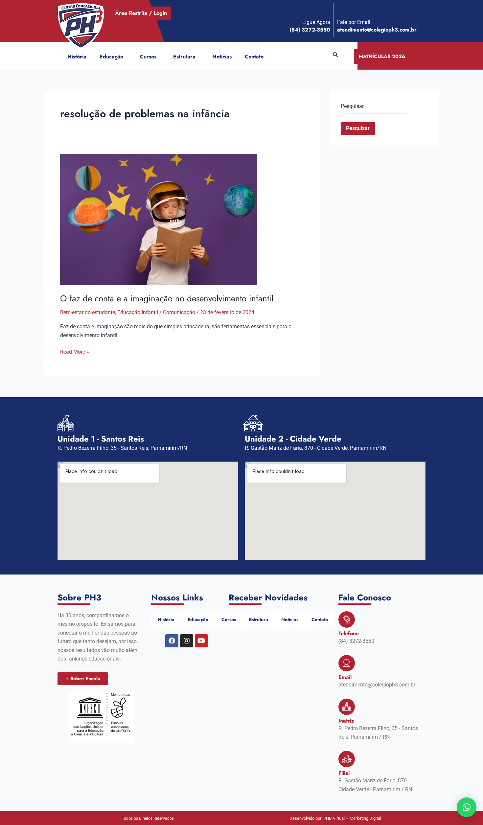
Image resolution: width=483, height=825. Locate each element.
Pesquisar (352, 106)
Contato (254, 56)
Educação (111, 56)
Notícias (222, 56)
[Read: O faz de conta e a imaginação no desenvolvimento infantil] (158, 219)
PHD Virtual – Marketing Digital (352, 818)
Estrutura (184, 56)
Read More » (74, 351)
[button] (126, 57)
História (76, 56)
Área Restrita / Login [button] (141, 13)
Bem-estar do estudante (87, 312)
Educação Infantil (137, 312)
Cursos (148, 56)
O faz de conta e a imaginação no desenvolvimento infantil (166, 298)
